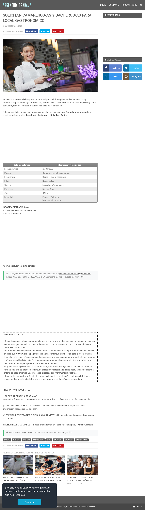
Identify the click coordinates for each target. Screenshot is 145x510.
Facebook (31, 115)
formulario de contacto (77, 112)
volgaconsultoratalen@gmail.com (74, 273)
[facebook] (134, 507)
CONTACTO (114, 5)
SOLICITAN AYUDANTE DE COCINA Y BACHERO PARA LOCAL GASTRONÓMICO (48, 480)
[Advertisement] (50, 140)
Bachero (26, 440)
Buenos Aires (38, 440)
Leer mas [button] (20, 495)
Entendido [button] (29, 502)
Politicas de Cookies (86, 507)
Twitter (64, 115)
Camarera (57, 440)
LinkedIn (54, 115)
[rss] (141, 507)
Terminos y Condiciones (67, 507)
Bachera (16, 440)
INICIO (103, 5)
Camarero (68, 440)
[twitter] (137, 507)
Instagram (43, 115)
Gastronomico (81, 440)
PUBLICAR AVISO (129, 5)
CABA (49, 440)
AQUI (65, 432)
